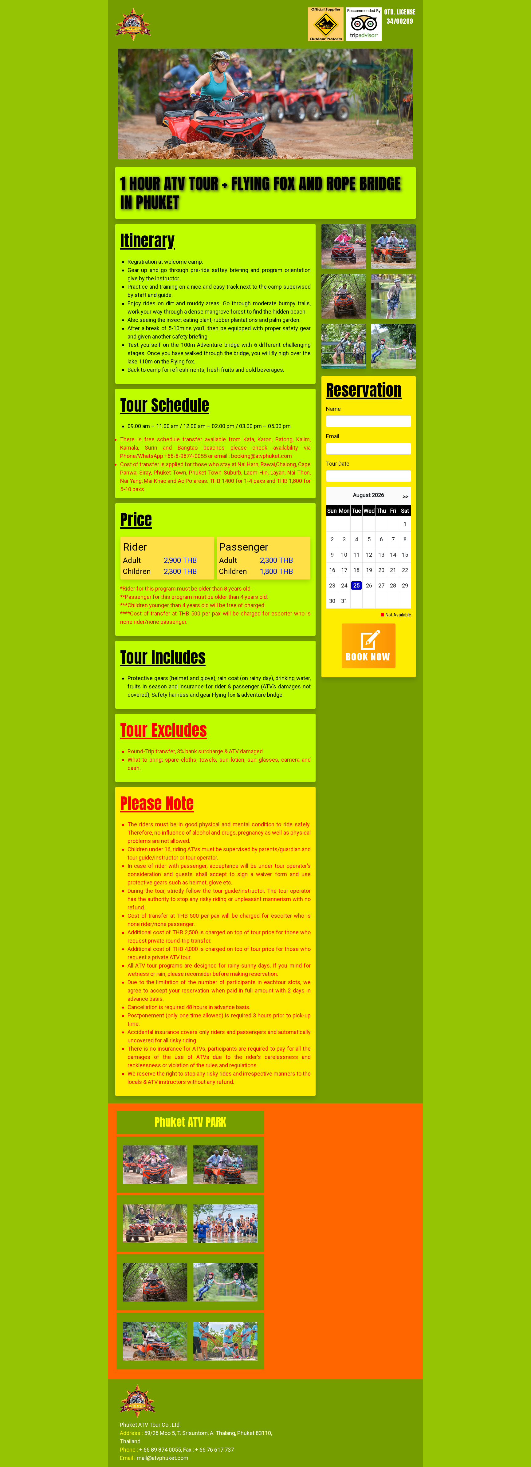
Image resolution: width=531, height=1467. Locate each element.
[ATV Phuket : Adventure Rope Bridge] (393, 296)
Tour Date (337, 463)
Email (332, 436)
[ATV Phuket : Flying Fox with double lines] (393, 346)
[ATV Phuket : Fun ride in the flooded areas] (393, 246)
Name (333, 409)
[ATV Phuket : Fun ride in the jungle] (343, 296)
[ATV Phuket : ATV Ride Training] (343, 246)
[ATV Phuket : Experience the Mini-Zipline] (343, 346)
